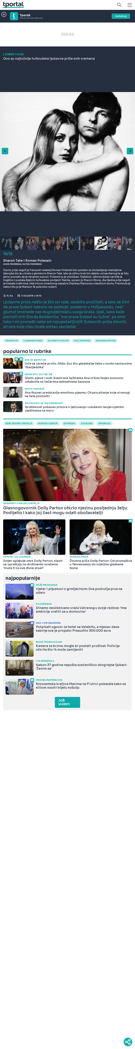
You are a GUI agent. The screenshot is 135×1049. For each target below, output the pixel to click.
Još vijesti (64, 702)
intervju (104, 423)
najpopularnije (22, 578)
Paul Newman (82, 340)
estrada (69, 423)
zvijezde (86, 423)
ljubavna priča (33, 340)
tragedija (11, 340)
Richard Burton (105, 340)
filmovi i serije (48, 423)
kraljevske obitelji (18, 423)
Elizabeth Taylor (58, 340)
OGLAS (67, 34)
